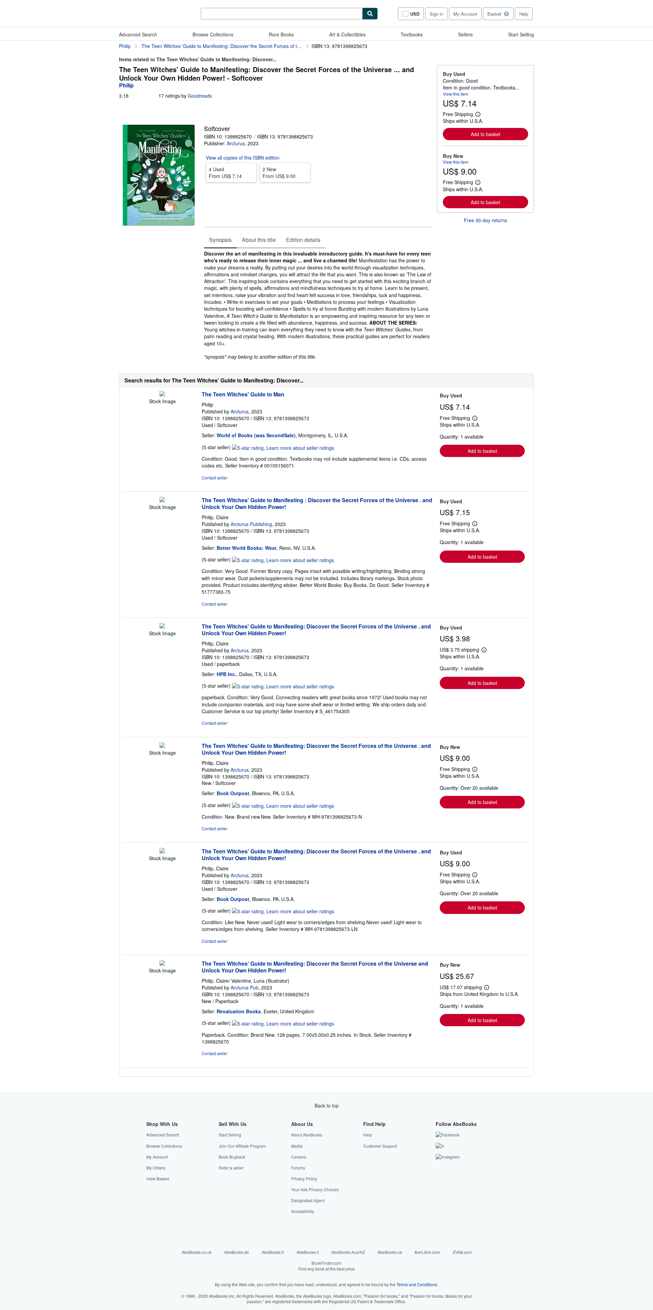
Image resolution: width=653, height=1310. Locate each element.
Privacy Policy (304, 1178)
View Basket (157, 1178)
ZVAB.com (462, 1252)
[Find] (370, 13)
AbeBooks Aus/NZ (348, 1252)
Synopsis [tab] (220, 240)
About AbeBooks (306, 1134)
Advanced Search (138, 34)
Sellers (465, 34)
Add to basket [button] (485, 134)
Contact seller (214, 477)
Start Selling (521, 34)
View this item (455, 94)
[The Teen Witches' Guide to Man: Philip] (162, 394)
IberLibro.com (427, 1252)
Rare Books (281, 34)
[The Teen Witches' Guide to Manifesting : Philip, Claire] (162, 500)
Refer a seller (231, 1167)
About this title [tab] (259, 240)
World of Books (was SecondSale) (256, 435)
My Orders (155, 1167)
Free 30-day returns (485, 220)
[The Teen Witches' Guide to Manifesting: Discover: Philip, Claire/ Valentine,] (162, 963)
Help (523, 14)
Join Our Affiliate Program (242, 1146)
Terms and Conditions (417, 1284)
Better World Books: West (247, 547)
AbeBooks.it (308, 1252)
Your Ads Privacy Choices (315, 1189)
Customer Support (380, 1146)
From (225, 172)
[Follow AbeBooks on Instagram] (447, 1156)
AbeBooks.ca (390, 1252)
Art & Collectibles (347, 34)
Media (297, 1146)
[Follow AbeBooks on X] (440, 1145)
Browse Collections (212, 34)
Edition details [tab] (303, 240)
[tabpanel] (318, 305)
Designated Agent (307, 1200)
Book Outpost (233, 793)
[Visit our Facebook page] (447, 1134)
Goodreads (200, 95)
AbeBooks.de (236, 1252)
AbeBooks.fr (273, 1252)
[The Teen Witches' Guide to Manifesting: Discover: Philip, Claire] (162, 626)
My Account (465, 14)
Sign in (436, 14)
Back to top (327, 1105)
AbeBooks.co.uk (197, 1252)
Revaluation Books (239, 1011)
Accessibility (302, 1211)
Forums (298, 1167)
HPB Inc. (226, 674)
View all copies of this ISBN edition (243, 157)
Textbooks (412, 34)
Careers (298, 1157)
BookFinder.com (326, 1266)
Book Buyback (232, 1157)
